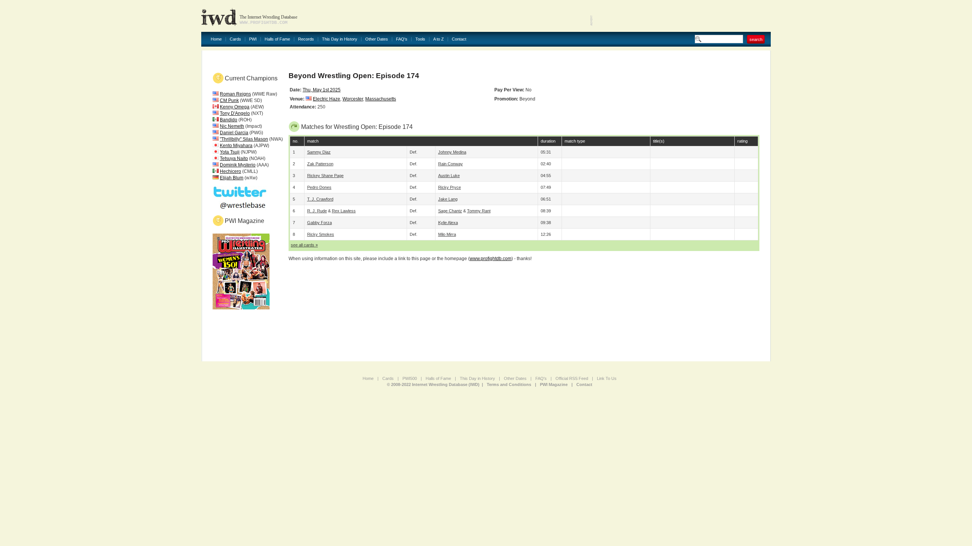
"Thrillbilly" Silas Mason (244, 139)
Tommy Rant (479, 211)
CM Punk (229, 100)
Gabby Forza (319, 222)
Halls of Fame (277, 39)
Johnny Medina (452, 152)
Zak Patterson (320, 164)
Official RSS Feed (571, 378)
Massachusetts (380, 99)
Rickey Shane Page (325, 175)
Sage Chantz (450, 211)
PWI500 (409, 378)
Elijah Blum (231, 177)
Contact (459, 39)
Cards (235, 39)
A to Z (438, 39)
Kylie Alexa (448, 222)
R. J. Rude (317, 211)
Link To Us (607, 378)
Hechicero (230, 171)
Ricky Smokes (320, 234)
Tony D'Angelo (235, 113)
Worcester (352, 99)
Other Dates (376, 39)
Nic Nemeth (232, 126)
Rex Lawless (344, 211)
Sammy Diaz (319, 152)
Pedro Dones (319, 187)
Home (216, 39)
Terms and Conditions (509, 384)
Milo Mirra (447, 234)
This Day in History (339, 39)
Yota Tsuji (230, 152)
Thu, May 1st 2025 (322, 90)
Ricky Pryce (449, 187)
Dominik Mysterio (238, 165)
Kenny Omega (234, 107)
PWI (253, 39)
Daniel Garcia (234, 132)
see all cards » (304, 245)
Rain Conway (450, 164)
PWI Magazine (554, 384)
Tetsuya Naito (234, 158)
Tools (420, 39)
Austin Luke (449, 175)
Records (306, 39)
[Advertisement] (682, 15)
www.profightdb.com (490, 258)
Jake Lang (448, 199)
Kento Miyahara (236, 145)
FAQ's (401, 39)
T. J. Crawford (320, 199)
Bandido (228, 119)
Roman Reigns (235, 94)
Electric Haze (326, 99)
